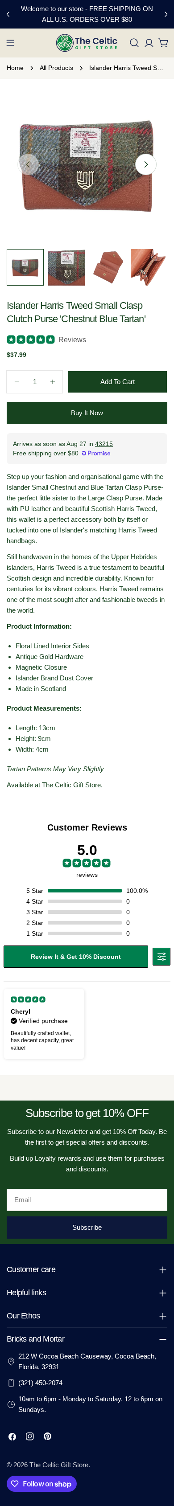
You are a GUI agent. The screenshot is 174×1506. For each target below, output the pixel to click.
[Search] (134, 43)
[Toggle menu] (10, 43)
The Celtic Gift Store (58, 1465)
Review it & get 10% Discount (76, 956)
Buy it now (87, 413)
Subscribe (87, 1227)
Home (15, 68)
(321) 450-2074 (40, 1383)
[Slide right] (146, 164)
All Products (56, 68)
